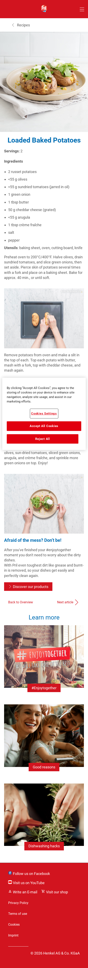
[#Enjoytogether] (44, 662)
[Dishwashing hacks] (44, 821)
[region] (44, 414)
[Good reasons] (44, 741)
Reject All (42, 439)
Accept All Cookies (44, 426)
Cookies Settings (44, 413)
